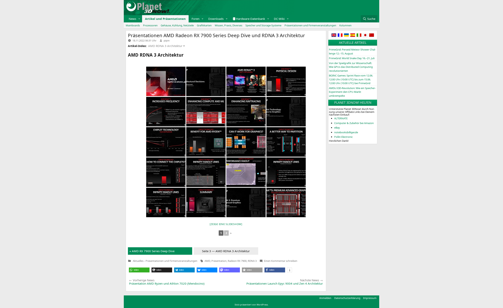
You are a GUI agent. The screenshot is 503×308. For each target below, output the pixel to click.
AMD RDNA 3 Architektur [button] (165, 46)
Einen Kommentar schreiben (280, 261)
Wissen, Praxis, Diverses (228, 25)
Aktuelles (138, 260)
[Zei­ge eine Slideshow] (226, 224)
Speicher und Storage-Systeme (263, 25)
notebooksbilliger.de (346, 132)
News (132, 19)
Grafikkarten (204, 25)
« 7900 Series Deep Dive (151, 251)
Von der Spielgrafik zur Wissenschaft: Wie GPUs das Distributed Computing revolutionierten (351, 67)
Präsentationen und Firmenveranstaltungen (310, 25)
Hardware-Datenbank (250, 19)
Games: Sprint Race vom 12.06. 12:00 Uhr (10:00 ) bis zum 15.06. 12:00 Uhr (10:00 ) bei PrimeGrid (351, 79)
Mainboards (133, 25)
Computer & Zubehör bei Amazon (354, 123)
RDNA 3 (252, 261)
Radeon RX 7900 (237, 261)
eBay (337, 127)
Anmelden (325, 298)
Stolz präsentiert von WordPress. (251, 304)
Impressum (369, 298)
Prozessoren (150, 25)
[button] (139, 18)
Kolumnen (345, 25)
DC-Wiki (279, 19)
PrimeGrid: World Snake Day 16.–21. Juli (351, 58)
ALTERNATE (341, 118)
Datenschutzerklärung (347, 298)
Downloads (216, 19)
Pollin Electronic (343, 137)
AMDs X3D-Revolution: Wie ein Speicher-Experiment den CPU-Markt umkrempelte (352, 91)
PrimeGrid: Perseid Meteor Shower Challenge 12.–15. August (352, 51)
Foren (195, 19)
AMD (207, 261)
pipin (167, 40)
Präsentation (219, 261)
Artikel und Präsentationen (165, 19)
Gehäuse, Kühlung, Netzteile (177, 25)
